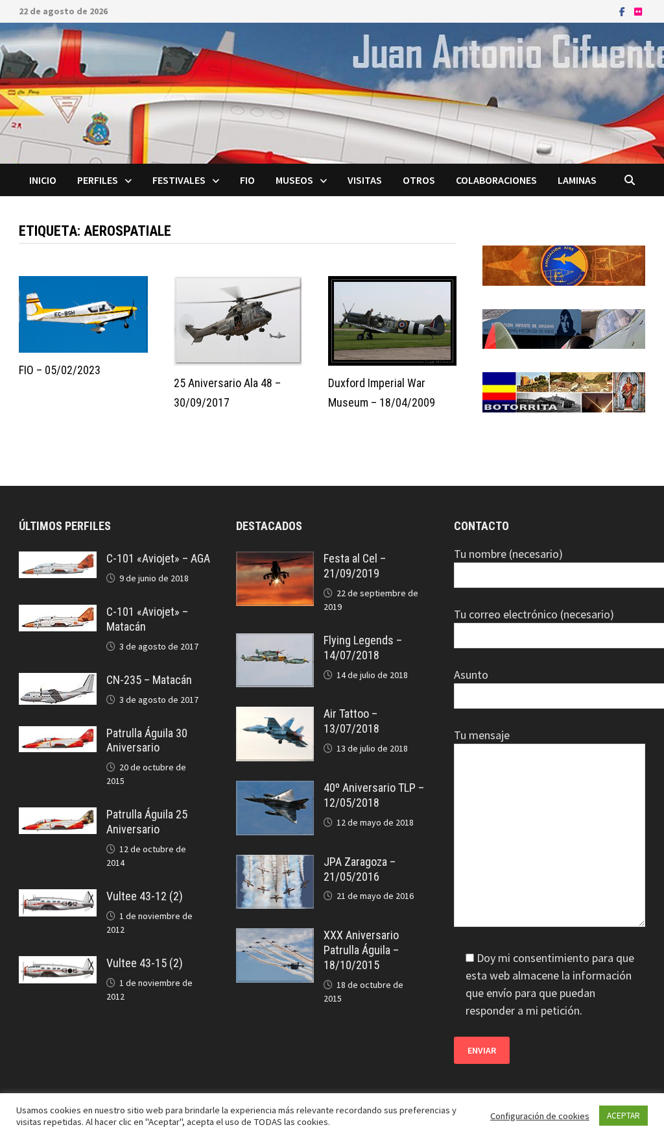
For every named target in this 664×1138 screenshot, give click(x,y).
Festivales (179, 179)
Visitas (365, 179)
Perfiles (97, 179)
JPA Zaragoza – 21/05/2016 (360, 869)
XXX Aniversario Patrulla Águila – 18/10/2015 (361, 950)
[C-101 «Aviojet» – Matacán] (58, 613)
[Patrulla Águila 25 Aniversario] (58, 816)
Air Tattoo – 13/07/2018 (351, 721)
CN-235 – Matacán (149, 680)
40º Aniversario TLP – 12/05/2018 (374, 795)
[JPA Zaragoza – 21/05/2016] (275, 863)
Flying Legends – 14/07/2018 (363, 647)
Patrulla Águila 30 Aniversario (146, 740)
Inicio (42, 179)
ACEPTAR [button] (623, 1115)
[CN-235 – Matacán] (58, 681)
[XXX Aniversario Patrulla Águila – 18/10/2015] (275, 936)
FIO (247, 179)
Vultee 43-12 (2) (144, 896)
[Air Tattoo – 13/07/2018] (275, 715)
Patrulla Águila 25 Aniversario (146, 821)
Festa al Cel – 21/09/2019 (355, 565)
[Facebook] (623, 10)
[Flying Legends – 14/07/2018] (275, 642)
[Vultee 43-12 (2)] (58, 898)
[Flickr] (638, 10)
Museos (294, 179)
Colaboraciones (496, 179)
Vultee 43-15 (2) (144, 963)
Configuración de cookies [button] (539, 1116)
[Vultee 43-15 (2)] (58, 964)
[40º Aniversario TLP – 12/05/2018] (275, 789)
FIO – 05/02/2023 (60, 370)
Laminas (577, 179)
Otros (419, 179)
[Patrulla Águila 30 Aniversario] (58, 734)
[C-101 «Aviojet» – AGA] (58, 560)
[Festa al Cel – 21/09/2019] (275, 560)
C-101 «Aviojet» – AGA (158, 558)
